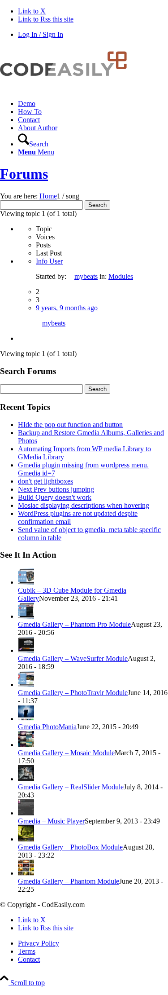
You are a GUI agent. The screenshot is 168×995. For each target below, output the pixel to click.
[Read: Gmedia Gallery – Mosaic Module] (26, 744)
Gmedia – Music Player (51, 821)
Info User (49, 261)
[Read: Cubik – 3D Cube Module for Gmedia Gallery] (26, 582)
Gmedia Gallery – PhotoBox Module (70, 847)
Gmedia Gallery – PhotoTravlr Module (73, 692)
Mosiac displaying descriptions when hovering (83, 505)
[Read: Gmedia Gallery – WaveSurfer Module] (26, 650)
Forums (24, 174)
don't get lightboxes (45, 481)
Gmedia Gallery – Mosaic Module (66, 753)
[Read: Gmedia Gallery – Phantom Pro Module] (26, 616)
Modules (120, 276)
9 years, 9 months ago (67, 308)
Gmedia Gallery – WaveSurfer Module (73, 658)
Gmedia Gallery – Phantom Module (68, 881)
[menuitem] (93, 104)
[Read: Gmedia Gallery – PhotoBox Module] (26, 839)
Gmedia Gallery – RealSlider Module (71, 787)
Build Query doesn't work (54, 497)
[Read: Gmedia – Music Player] (26, 813)
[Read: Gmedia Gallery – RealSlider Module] (26, 779)
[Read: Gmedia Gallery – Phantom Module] (26, 873)
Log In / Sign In (40, 34)
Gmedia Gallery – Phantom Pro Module (74, 624)
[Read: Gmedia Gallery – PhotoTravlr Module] (26, 684)
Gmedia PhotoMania (47, 727)
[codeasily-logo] (67, 88)
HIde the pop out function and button (70, 424)
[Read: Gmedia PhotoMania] (26, 718)
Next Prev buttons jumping (56, 489)
